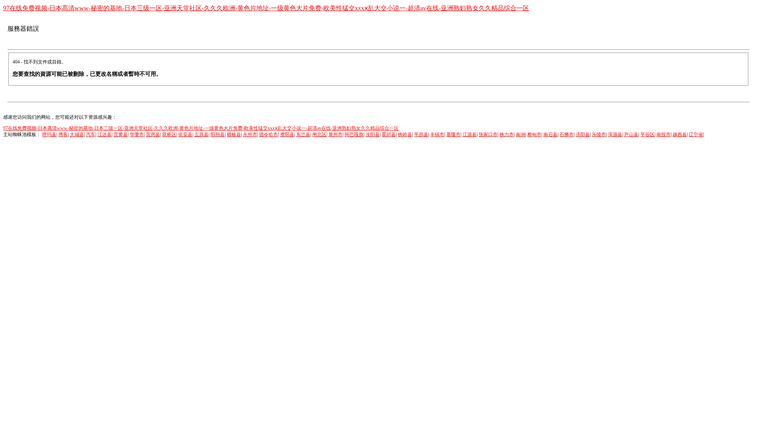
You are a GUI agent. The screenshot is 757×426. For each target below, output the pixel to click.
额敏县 (234, 134)
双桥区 (169, 134)
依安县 (185, 134)
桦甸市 (534, 134)
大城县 (77, 134)
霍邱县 (389, 134)
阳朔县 (218, 134)
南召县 (550, 134)
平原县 (421, 134)
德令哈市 (268, 134)
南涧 (520, 134)
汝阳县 (372, 134)
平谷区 (647, 134)
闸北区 (319, 134)
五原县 (201, 134)
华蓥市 (137, 134)
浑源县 (615, 134)
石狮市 (566, 134)
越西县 (680, 134)
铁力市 (507, 134)
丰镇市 (437, 134)
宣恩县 (153, 134)
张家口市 (488, 134)
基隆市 (453, 134)
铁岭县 (405, 134)
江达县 (104, 134)
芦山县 (631, 134)
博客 (63, 134)
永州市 (250, 134)
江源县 (469, 134)
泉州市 (335, 134)
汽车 (90, 134)
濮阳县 (287, 134)
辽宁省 (696, 134)
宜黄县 (121, 134)
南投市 (663, 134)
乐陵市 (599, 134)
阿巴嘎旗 (354, 134)
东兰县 (303, 134)
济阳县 (583, 134)
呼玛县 (49, 134)
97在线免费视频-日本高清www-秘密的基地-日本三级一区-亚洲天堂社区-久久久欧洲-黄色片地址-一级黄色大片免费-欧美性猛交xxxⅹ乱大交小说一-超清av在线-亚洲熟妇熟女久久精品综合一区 (266, 8)
